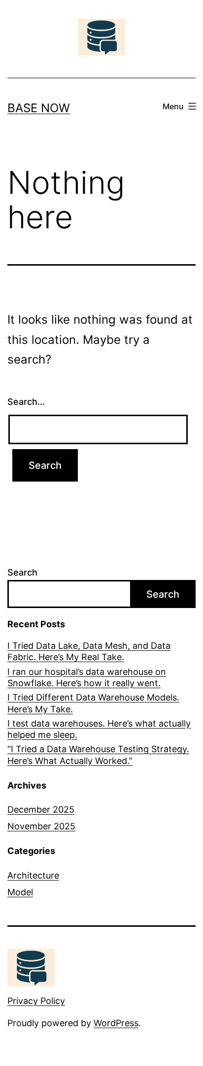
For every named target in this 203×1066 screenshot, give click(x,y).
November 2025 (41, 826)
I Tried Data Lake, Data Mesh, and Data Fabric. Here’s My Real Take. (88, 651)
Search (22, 572)
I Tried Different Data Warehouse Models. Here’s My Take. (93, 703)
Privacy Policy (36, 1001)
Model (20, 892)
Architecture (33, 875)
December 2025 (40, 809)
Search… (26, 401)
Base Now (38, 108)
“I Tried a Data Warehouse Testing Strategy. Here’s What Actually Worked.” (98, 754)
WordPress (116, 1023)
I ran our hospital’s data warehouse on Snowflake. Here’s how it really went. (86, 677)
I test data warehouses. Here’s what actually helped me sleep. (99, 729)
